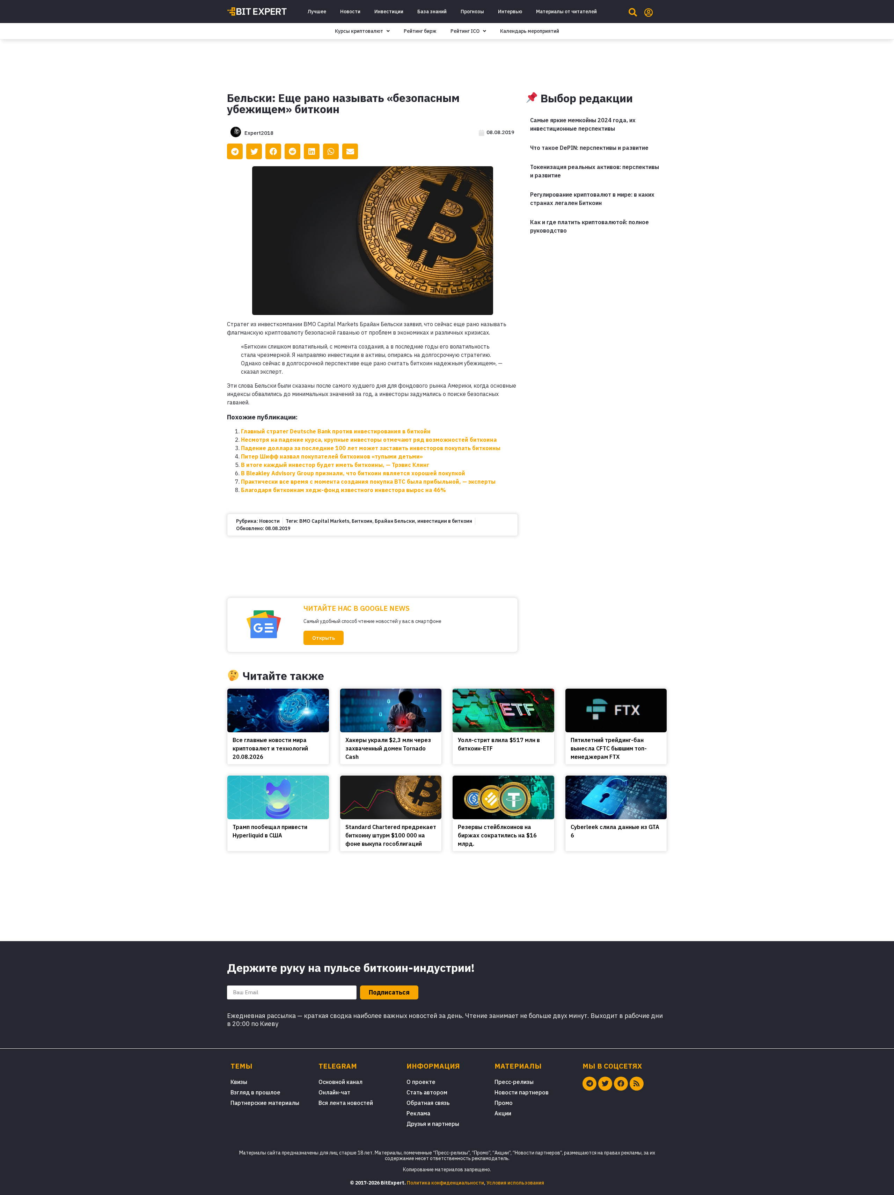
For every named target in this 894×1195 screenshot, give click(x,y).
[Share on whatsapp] (331, 151)
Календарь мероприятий (529, 31)
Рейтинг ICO (464, 31)
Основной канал (340, 1081)
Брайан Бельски (395, 521)
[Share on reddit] (292, 151)
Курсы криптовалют (359, 31)
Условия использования (515, 1183)
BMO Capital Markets (324, 521)
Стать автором (426, 1092)
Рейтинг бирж (420, 31)
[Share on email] (350, 151)
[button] (323, 638)
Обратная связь (427, 1102)
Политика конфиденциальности (445, 1183)
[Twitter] (605, 1084)
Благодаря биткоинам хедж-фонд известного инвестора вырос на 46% (343, 489)
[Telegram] (589, 1084)
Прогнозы (472, 11)
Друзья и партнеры (432, 1123)
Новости (350, 11)
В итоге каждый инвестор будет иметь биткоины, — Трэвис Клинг (335, 464)
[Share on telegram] (235, 151)
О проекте (420, 1081)
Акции (502, 1113)
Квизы (238, 1081)
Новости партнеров (521, 1092)
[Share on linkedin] (312, 151)
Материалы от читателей (566, 11)
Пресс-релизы (514, 1081)
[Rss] (637, 1084)
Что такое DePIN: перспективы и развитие (589, 147)
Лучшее (316, 11)
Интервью (510, 11)
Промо (503, 1102)
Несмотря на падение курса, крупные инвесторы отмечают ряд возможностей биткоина (369, 439)
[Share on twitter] (254, 151)
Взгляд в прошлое (255, 1092)
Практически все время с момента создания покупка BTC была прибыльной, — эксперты (368, 481)
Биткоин (362, 521)
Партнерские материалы (264, 1102)
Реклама (418, 1113)
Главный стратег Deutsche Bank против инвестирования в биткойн (336, 431)
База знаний (432, 11)
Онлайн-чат (334, 1092)
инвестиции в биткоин (444, 521)
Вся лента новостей (345, 1102)
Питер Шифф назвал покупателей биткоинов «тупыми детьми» (332, 456)
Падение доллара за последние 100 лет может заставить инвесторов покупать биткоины (370, 448)
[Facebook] (621, 1084)
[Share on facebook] (273, 151)
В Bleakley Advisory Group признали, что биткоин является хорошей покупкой (353, 473)
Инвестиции (388, 11)
